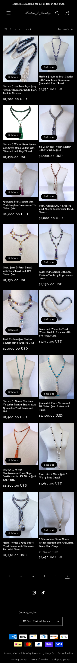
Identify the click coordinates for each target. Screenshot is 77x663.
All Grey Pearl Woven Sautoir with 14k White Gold (55, 148)
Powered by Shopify (43, 653)
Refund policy (65, 653)
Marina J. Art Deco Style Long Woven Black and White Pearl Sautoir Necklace (20, 90)
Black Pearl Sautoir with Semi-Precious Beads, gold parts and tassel (56, 275)
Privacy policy (19, 659)
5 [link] (67, 575)
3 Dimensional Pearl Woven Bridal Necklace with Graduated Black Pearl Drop (56, 543)
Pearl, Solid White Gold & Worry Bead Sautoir (53, 476)
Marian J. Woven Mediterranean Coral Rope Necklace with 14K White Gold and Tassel (19, 474)
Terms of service (39, 659)
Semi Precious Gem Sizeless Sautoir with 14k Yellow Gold (18, 341)
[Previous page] (9, 575)
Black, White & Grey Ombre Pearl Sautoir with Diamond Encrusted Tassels (18, 546)
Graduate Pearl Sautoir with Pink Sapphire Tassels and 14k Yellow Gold (19, 205)
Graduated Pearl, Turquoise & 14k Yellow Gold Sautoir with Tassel (55, 406)
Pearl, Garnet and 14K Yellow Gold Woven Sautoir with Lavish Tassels (56, 209)
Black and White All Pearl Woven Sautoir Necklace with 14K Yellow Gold (54, 332)
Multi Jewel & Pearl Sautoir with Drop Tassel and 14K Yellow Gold (18, 271)
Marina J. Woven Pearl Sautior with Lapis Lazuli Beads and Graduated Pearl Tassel (56, 80)
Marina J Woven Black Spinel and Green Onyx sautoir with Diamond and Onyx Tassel (19, 148)
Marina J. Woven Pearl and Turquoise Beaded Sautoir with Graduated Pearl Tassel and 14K (19, 406)
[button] (8, 13)
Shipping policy (61, 659)
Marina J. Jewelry (22, 653)
